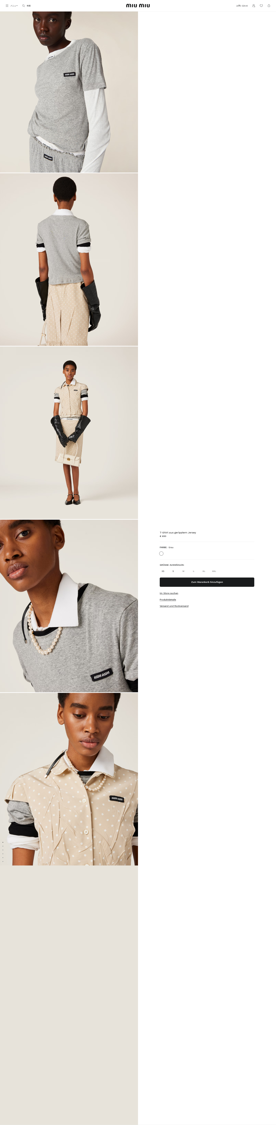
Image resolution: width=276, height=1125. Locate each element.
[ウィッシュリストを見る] (261, 6)
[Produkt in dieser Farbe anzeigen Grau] (161, 553)
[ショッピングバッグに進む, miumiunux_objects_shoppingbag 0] (269, 6)
